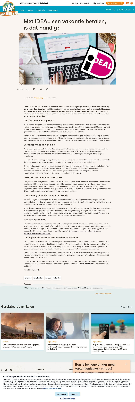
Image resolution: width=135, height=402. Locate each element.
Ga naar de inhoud (67, 2)
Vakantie (56, 278)
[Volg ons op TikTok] (6, 371)
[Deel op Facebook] (34, 89)
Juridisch (28, 278)
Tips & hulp (38, 98)
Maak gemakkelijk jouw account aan (67, 288)
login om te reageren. (94, 288)
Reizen (48, 278)
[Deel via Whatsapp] (47, 89)
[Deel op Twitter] (41, 89)
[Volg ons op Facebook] (1, 371)
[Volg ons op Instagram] (11, 371)
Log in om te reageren (103, 293)
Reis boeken (38, 278)
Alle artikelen (126, 307)
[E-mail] (27, 89)
